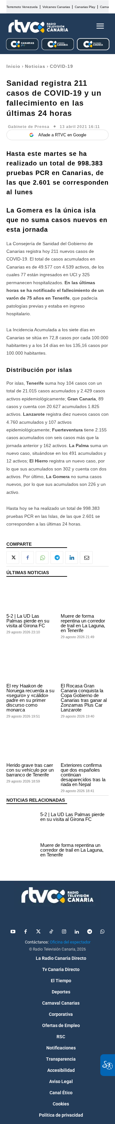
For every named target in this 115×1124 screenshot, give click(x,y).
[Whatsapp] (102, 932)
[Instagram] (64, 932)
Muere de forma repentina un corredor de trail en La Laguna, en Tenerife (83, 623)
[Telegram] (56, 557)
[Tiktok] (51, 932)
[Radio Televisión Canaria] (38, 26)
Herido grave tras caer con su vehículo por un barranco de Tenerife (30, 769)
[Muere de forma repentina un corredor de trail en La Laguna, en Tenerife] (85, 597)
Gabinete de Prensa (29, 127)
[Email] (86, 557)
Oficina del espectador (70, 942)
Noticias (35, 66)
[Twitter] (38, 932)
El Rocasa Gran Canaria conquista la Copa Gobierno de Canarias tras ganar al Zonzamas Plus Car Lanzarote (84, 697)
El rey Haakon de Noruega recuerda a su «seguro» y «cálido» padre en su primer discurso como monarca (30, 697)
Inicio (13, 66)
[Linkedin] (71, 557)
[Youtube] (13, 932)
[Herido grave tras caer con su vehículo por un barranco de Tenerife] (30, 746)
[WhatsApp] (42, 557)
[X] (12, 557)
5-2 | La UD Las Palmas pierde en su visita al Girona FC (27, 620)
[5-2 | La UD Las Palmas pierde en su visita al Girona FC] (30, 597)
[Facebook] (27, 557)
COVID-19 (61, 66)
